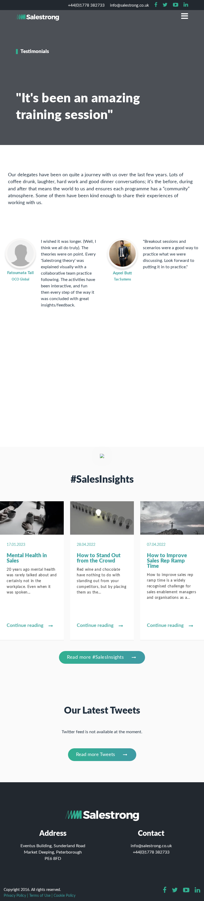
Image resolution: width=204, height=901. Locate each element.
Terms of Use (39, 896)
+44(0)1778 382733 (151, 852)
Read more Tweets (95, 754)
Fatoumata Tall (20, 273)
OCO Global (20, 279)
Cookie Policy (64, 896)
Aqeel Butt (122, 273)
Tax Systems (122, 279)
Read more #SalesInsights (95, 657)
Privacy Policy (15, 896)
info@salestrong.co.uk (151, 846)
